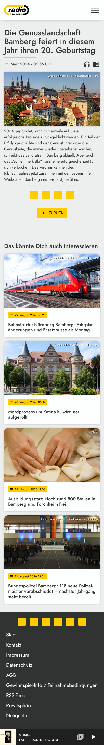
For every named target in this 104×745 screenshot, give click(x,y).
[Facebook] (34, 622)
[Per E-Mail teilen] (70, 195)
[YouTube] (58, 622)
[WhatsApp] (22, 622)
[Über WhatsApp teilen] (58, 195)
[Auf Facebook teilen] (34, 195)
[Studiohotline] (82, 622)
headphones (86, 64)
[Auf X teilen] (46, 195)
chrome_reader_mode (95, 64)
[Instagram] (46, 622)
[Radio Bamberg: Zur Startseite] (46, 10)
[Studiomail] (70, 622)
